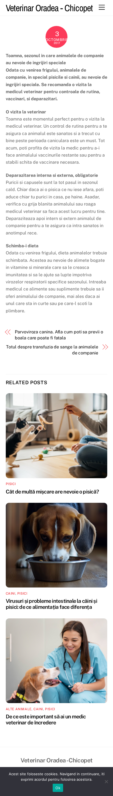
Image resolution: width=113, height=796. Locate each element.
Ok (57, 788)
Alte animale (19, 709)
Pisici (11, 484)
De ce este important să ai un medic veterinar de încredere (46, 719)
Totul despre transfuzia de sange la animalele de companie (52, 350)
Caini (10, 593)
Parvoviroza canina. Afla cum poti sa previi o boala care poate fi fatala (59, 334)
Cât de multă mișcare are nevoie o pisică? (52, 492)
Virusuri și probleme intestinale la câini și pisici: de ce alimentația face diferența (51, 604)
